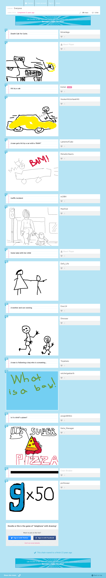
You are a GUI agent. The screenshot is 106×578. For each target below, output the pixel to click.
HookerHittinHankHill (70, 99)
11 (6, 304)
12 (6, 316)
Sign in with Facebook (45, 538)
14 (6, 371)
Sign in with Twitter (20, 538)
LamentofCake (67, 141)
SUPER (69, 87)
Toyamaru (65, 361)
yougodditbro (66, 415)
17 (6, 468)
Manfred (64, 208)
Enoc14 (64, 306)
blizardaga (65, 32)
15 (6, 413)
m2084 (63, 196)
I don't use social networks (32, 543)
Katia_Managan (67, 428)
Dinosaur (64, 318)
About (58, 3)
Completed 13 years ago (25, 12)
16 (6, 426)
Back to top (98, 575)
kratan (64, 87)
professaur (65, 483)
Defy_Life (65, 263)
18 (6, 481)
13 (6, 359)
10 (6, 261)
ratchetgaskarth (67, 373)
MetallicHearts (67, 154)
